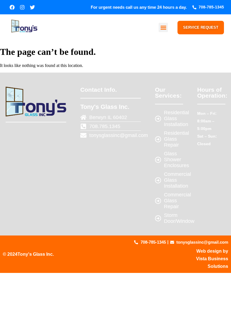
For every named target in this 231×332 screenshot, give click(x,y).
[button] (163, 27)
